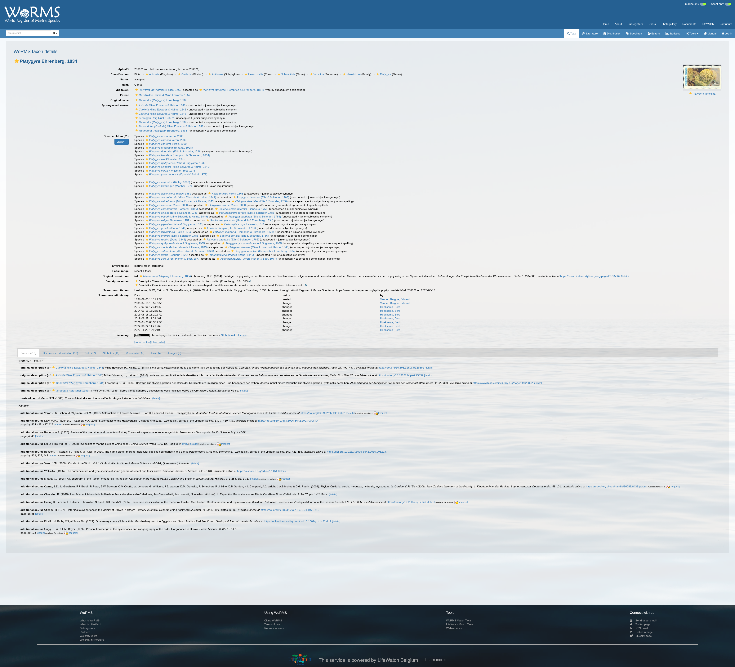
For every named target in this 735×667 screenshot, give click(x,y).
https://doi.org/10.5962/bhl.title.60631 (323, 412)
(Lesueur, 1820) (168, 254)
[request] (382, 413)
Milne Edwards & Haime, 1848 (162, 105)
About (618, 23)
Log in (728, 33)
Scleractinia (288, 74)
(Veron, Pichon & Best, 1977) (248, 258)
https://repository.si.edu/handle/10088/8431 (612, 486)
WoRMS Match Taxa (458, 620)
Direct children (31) (116, 136)
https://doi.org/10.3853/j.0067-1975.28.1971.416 (290, 509)
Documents (689, 23)
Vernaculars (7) (135, 353)
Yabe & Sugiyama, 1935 (177, 162)
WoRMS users (88, 635)
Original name (119, 100)
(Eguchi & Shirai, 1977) (178, 174)
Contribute (725, 23)
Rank (125, 84)
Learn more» (436, 659)
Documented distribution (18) (60, 353)
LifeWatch (708, 23)
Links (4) (156, 353)
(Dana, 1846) (167, 228)
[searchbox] (27, 33)
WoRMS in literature (92, 639)
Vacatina (319, 74)
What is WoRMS (90, 620)
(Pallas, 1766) (160, 89)
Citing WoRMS (273, 620)
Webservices (454, 628)
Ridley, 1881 (170, 193)
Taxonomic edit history (114, 295)
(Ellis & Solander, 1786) (175, 151)
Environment (120, 265)
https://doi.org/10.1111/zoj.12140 (406, 502)
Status (124, 79)
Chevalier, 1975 (167, 159)
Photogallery (669, 23)
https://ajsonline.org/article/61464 (257, 470)
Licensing (122, 335)
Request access (274, 628)
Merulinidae (353, 74)
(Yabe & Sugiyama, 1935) (176, 224)
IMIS (185, 443)
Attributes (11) (110, 353)
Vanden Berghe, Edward (395, 299)
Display (121, 142)
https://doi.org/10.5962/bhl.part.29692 (401, 367)
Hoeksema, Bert (390, 306)
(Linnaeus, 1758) (243, 208)
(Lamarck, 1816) (173, 208)
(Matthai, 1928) (171, 147)
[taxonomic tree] (142, 342)
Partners (85, 631)
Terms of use (272, 624)
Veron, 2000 (166, 136)
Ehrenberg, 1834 (162, 100)
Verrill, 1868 (227, 193)
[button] (17, 61)
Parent (124, 94)
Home (605, 23)
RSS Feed (641, 628)
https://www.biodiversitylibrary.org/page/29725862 (590, 276)
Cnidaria (186, 74)
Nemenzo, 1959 (169, 220)
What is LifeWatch (90, 624)
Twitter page (642, 624)
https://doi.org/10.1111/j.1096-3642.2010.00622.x (356, 451)
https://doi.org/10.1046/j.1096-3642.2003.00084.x (288, 420)
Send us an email (646, 620)
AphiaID (123, 69)
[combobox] (28, 33)
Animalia (154, 74)
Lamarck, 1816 (244, 224)
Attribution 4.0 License (233, 335)
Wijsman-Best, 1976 (172, 170)
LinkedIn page (644, 631)
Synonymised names (115, 105)
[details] (625, 276)
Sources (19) (28, 353)
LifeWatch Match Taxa (459, 624)
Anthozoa (217, 74)
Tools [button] (693, 33)
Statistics (674, 33)
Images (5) (174, 353)
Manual (711, 33)
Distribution (613, 33)
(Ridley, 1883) (169, 182)
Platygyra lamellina (704, 93)
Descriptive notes (117, 281)
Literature (591, 33)
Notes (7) (90, 353)
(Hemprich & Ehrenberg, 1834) (233, 89)
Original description (116, 276)
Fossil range (120, 270)
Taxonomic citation (116, 290)
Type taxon (121, 89)
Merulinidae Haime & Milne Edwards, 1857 (164, 94)
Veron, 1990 (168, 143)
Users (652, 23)
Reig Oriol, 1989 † (156, 117)
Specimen (635, 33)
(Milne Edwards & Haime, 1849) (179, 166)
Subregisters (635, 23)
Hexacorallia (255, 74)
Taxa (573, 33)
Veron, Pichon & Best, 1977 (174, 258)
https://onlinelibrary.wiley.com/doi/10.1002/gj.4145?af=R (297, 521)
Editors (655, 33)
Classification (120, 74)
